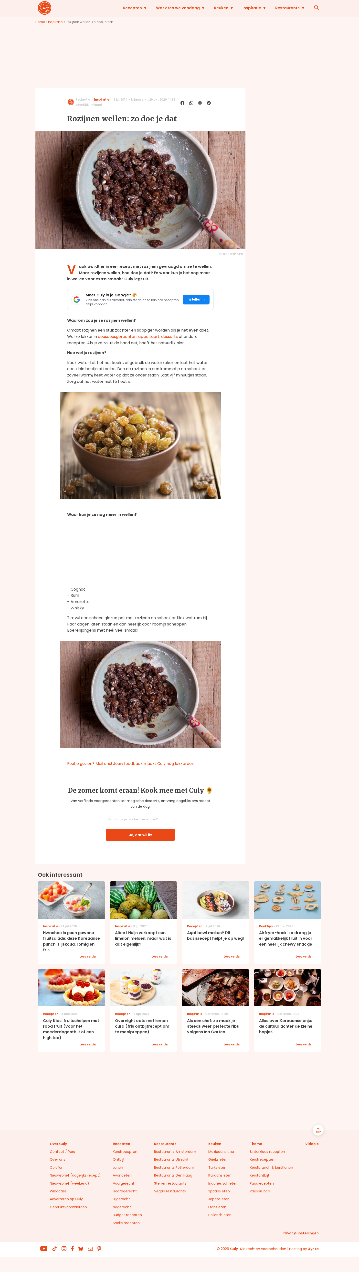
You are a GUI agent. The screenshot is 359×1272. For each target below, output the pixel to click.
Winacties (58, 1191)
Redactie (83, 99)
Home (40, 22)
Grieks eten (218, 1159)
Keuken (221, 7)
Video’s (312, 1143)
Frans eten (217, 1207)
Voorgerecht (123, 1183)
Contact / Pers (62, 1151)
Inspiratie (252, 7)
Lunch (118, 1167)
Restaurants (287, 7)
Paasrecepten (262, 1183)
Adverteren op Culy (66, 1199)
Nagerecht (122, 1207)
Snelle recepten (126, 1222)
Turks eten (217, 1167)
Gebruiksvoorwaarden (68, 1207)
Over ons (57, 1159)
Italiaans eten (220, 1175)
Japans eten (219, 1199)
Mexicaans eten (221, 1151)
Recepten (132, 7)
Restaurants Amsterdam (175, 1151)
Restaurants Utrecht (171, 1159)
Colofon (56, 1167)
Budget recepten (127, 1214)
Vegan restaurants (170, 1191)
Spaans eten (219, 1191)
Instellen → (196, 299)
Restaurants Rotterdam (174, 1167)
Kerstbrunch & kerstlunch (271, 1167)
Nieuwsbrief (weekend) (69, 1183)
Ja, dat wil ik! (140, 835)
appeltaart (148, 336)
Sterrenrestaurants (170, 1183)
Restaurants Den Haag (173, 1175)
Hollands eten (220, 1214)
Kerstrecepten (125, 1151)
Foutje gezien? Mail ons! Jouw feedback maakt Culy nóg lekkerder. (130, 763)
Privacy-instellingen (301, 1233)
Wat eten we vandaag (178, 7)
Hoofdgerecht (125, 1191)
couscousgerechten (117, 336)
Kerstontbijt (259, 1175)
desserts (169, 336)
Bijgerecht (121, 1199)
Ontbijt (119, 1159)
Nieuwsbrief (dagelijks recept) (75, 1175)
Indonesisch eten (223, 1183)
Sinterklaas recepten (267, 1151)
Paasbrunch (260, 1191)
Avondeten (122, 1175)
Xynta (313, 1248)
